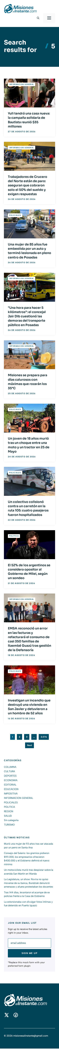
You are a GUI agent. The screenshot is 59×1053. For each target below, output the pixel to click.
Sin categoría (11, 820)
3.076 (44, 737)
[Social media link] (6, 1015)
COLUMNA (10, 766)
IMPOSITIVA (11, 793)
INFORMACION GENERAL (21, 84)
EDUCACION (11, 789)
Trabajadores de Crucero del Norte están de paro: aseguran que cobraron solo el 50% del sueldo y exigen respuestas (27, 185)
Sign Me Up (29, 953)
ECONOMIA (10, 780)
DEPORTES (10, 775)
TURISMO (9, 824)
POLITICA (14, 536)
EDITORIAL (10, 784)
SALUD (8, 815)
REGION (8, 811)
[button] (38, 18)
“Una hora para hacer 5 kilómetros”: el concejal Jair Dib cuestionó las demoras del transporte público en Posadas (27, 316)
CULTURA (9, 771)
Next (29, 745)
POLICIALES (15, 215)
